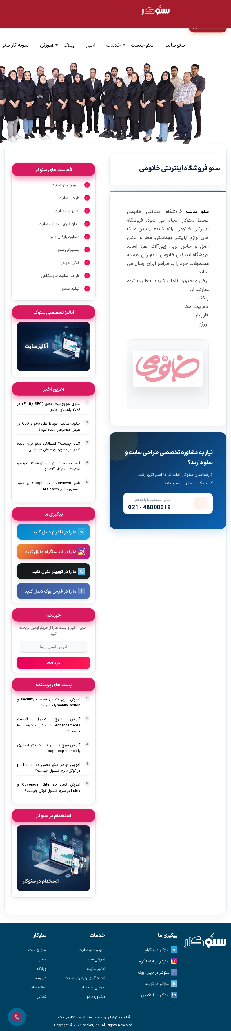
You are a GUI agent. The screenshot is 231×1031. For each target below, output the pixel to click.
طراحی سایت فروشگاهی (60, 275)
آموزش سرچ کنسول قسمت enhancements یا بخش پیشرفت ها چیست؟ (48, 725)
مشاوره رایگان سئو (64, 236)
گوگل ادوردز (70, 262)
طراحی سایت (69, 197)
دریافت (53, 662)
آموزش (46, 44)
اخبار (90, 44)
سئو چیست (142, 44)
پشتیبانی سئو (68, 249)
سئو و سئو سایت (65, 185)
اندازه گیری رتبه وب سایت (59, 223)
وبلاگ (69, 44)
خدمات (113, 44)
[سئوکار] (202, 941)
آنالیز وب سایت (67, 210)
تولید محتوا (70, 288)
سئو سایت (175, 44)
